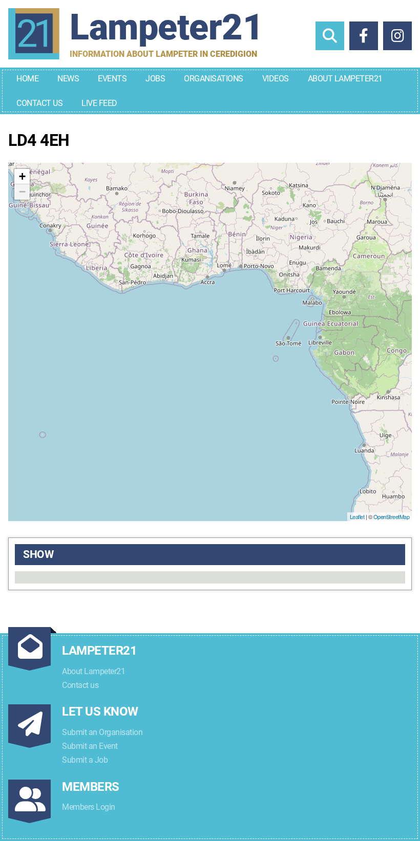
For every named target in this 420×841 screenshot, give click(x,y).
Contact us (80, 685)
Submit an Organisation (102, 732)
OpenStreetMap (391, 516)
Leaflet (357, 516)
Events (112, 78)
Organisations (213, 78)
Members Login (88, 807)
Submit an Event (90, 746)
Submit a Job (85, 760)
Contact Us (39, 103)
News (68, 78)
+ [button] (22, 176)
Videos (275, 78)
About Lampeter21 (345, 78)
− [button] (22, 191)
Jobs (155, 78)
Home (27, 78)
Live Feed (99, 103)
